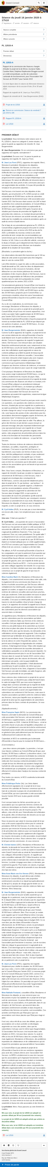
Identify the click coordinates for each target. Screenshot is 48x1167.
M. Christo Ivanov (9, 845)
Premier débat (8, 51)
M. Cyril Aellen (8, 509)
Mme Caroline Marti (10, 577)
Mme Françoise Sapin (10, 712)
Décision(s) (7, 56)
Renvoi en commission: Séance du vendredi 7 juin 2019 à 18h (22, 111)
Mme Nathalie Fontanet (11, 993)
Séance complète (9, 30)
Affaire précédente (10, 34)
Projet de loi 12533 (13, 105)
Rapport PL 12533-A (13, 118)
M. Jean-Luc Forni (9, 162)
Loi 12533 (9, 124)
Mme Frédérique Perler (11, 783)
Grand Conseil (12, 3)
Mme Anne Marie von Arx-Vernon (15, 874)
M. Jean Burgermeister (11, 330)
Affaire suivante (9, 39)
